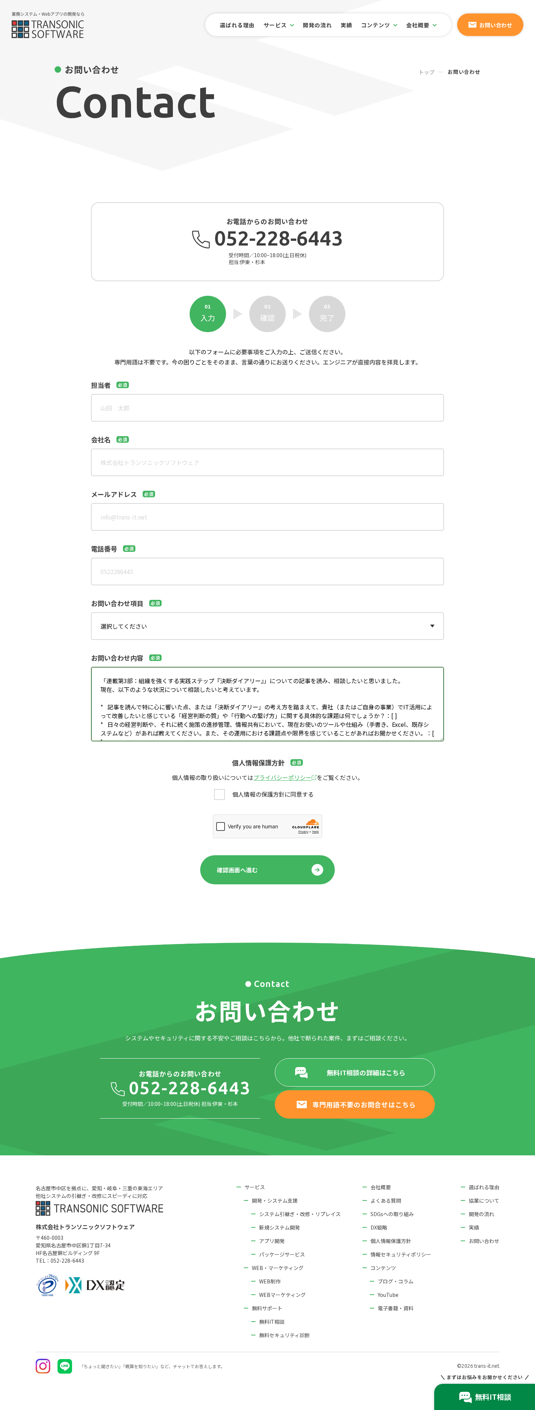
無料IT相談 (272, 1321)
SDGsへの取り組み (392, 1213)
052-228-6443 (67, 1260)
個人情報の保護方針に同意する (273, 794)
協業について (484, 1200)
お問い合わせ (484, 1240)
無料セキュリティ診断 (284, 1335)
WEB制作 (270, 1281)
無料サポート (267, 1308)
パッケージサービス (282, 1254)
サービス (255, 1187)
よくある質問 (385, 1200)
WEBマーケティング (282, 1294)
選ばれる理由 (237, 25)
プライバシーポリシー (282, 777)
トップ (427, 72)
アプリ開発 (272, 1240)
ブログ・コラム (395, 1281)
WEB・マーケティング (278, 1267)
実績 (346, 25)
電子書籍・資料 (395, 1308)
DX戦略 (378, 1227)
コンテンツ (383, 1267)
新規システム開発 (279, 1227)
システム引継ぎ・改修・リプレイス (300, 1213)
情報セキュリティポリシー (400, 1254)
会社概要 (380, 1187)
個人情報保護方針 (390, 1240)
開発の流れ (317, 25)
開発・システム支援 (275, 1200)
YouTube (388, 1294)
